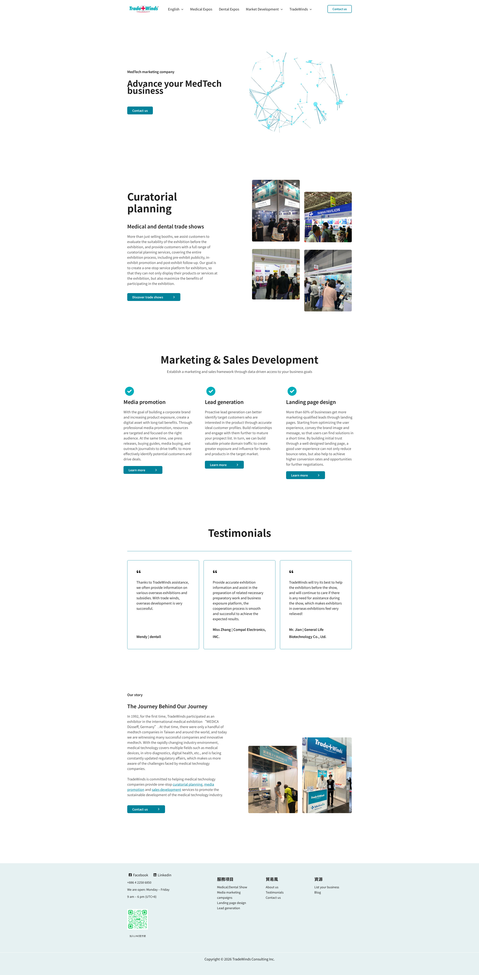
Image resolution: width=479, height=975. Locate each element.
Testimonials (274, 892)
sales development (166, 789)
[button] (339, 9)
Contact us (273, 897)
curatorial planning (187, 784)
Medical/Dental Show (232, 887)
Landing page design (231, 902)
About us (272, 887)
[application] (181, 9)
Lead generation (228, 908)
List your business (326, 887)
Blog (317, 892)
